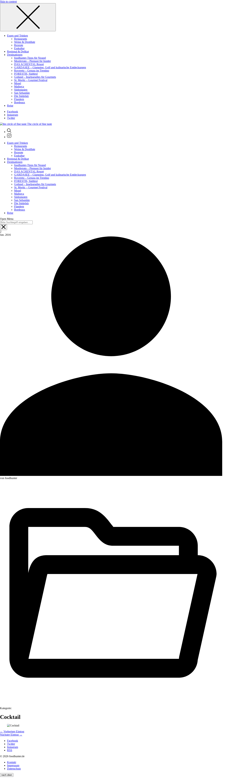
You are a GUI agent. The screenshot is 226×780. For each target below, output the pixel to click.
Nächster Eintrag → (11, 734)
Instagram (12, 114)
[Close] (28, 17)
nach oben (6, 775)
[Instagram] (9, 136)
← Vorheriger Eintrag (12, 731)
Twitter (11, 117)
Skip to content (8, 1)
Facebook (12, 111)
